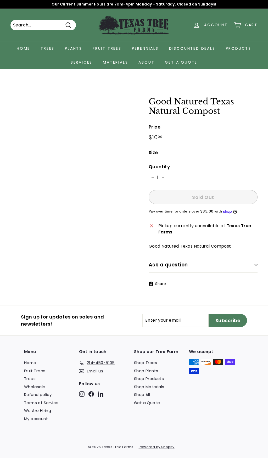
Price (154, 127)
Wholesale (35, 386)
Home (23, 48)
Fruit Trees (107, 48)
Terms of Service (41, 402)
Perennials (145, 48)
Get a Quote (181, 62)
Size (153, 152)
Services (81, 62)
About (146, 62)
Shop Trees (145, 362)
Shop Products (149, 378)
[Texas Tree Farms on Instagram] (82, 394)
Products (238, 48)
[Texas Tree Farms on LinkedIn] (100, 394)
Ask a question (168, 264)
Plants (73, 48)
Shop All (142, 394)
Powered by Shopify (157, 446)
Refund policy (38, 394)
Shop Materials (149, 386)
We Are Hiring (37, 410)
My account (36, 418)
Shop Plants (146, 370)
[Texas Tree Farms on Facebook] (91, 394)
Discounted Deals (192, 48)
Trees (47, 48)
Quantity (159, 167)
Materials (115, 62)
